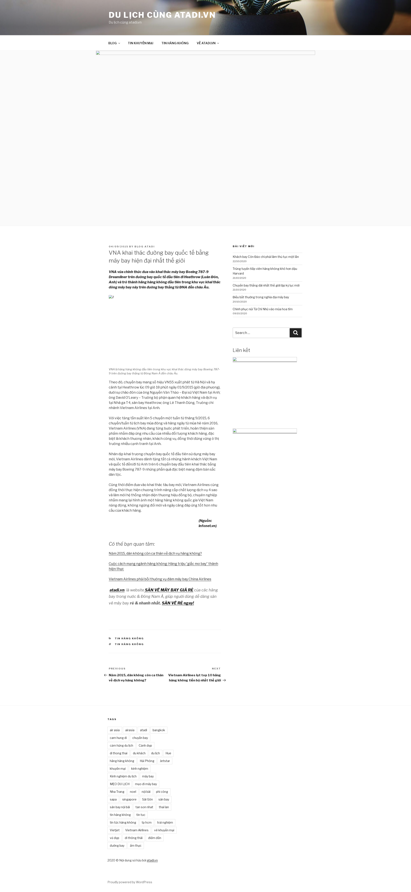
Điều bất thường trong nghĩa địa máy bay (261, 297)
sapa (113, 799)
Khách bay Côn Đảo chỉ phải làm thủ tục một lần (266, 256)
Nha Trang (117, 791)
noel (133, 791)
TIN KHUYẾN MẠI (140, 43)
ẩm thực (135, 845)
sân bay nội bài (120, 807)
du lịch (155, 753)
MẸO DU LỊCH (120, 784)
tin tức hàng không (123, 822)
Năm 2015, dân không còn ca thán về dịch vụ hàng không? (155, 553)
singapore (129, 799)
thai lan (164, 807)
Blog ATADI (144, 246)
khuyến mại (118, 768)
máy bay (148, 776)
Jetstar (165, 761)
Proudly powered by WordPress (129, 882)
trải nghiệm (165, 822)
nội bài (146, 791)
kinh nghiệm (139, 768)
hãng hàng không (122, 761)
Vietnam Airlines (137, 830)
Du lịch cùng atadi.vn (162, 15)
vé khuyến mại (164, 830)
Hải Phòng (147, 761)
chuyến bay (140, 738)
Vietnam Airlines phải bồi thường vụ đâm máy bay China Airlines (160, 579)
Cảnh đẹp (145, 745)
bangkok (159, 730)
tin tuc (140, 815)
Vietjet (115, 830)
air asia (115, 730)
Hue (168, 753)
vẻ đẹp (114, 838)
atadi (143, 730)
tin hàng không (129, 644)
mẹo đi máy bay (146, 784)
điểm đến (154, 838)
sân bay (163, 799)
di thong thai (118, 753)
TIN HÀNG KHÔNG (175, 43)
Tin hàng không (129, 638)
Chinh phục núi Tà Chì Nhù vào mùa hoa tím (263, 309)
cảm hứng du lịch (121, 745)
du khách (139, 753)
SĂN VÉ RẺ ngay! (178, 603)
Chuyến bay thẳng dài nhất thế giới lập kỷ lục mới (266, 285)
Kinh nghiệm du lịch (123, 776)
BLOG (112, 43)
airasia (129, 730)
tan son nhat (144, 807)
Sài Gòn (147, 799)
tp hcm (147, 822)
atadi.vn (152, 860)
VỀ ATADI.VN (206, 43)
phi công (162, 791)
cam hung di (118, 738)
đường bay (117, 845)
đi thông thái (134, 838)
